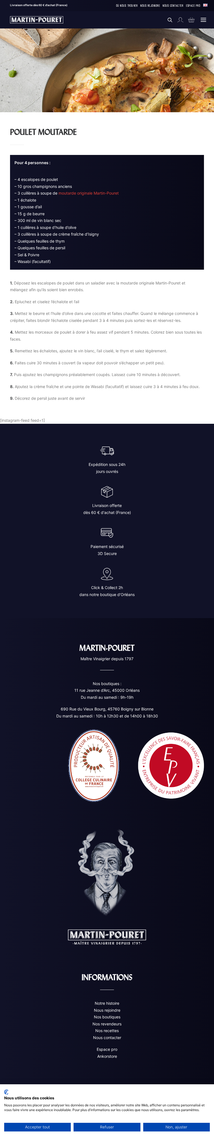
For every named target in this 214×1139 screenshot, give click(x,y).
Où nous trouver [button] (127, 5)
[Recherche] (167, 19)
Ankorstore (107, 1056)
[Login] (177, 19)
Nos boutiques (107, 1016)
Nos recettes (107, 1030)
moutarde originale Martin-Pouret (89, 193)
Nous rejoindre (107, 1010)
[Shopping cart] (189, 19)
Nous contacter (107, 1037)
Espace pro (107, 1049)
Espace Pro (193, 5)
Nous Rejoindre (150, 5)
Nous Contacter (173, 5)
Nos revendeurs (107, 1023)
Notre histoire (107, 1003)
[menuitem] (127, 5)
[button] (203, 19)
